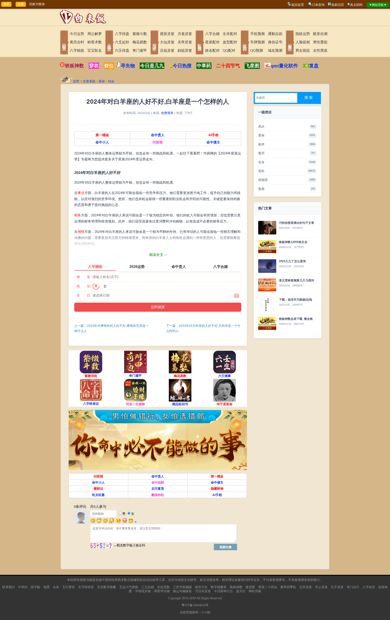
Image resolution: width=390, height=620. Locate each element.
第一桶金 (102, 135)
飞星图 (252, 65)
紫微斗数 (139, 34)
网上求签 (154, 43)
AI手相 (213, 135)
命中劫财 (157, 482)
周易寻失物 (162, 591)
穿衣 (94, 65)
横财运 (98, 488)
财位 (109, 65)
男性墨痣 (320, 42)
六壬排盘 (122, 50)
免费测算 (167, 113)
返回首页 (297, 5)
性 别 (83, 286)
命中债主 (213, 142)
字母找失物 (143, 591)
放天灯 (241, 591)
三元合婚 (147, 587)
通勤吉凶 (275, 34)
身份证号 (275, 42)
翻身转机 (157, 495)
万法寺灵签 (203, 591)
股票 (286, 189)
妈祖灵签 (185, 50)
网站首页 (64, 43)
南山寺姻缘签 (182, 591)
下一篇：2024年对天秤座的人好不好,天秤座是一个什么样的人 (203, 328)
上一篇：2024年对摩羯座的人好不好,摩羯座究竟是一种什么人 (111, 328)
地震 (46, 587)
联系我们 (8, 587)
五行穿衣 (68, 587)
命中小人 (102, 142)
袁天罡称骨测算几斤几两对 (296, 280)
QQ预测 (256, 50)
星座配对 (212, 42)
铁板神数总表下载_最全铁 (296, 319)
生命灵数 (163, 587)
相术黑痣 (290, 43)
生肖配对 (230, 34)
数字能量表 (219, 587)
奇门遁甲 (139, 50)
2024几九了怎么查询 (292, 261)
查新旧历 (337, 5)
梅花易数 (139, 42)
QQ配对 (229, 50)
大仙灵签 (167, 42)
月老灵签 (185, 34)
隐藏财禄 (217, 488)
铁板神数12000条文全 (293, 242)
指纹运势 (302, 34)
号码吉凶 (244, 43)
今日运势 (77, 34)
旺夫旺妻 (98, 495)
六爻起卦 (122, 42)
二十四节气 (228, 65)
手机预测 (257, 34)
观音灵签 (167, 34)
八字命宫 (368, 587)
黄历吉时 (77, 42)
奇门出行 (353, 587)
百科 (286, 171)
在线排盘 (109, 43)
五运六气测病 (128, 587)
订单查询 (318, 5)
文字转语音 (86, 587)
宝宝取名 (94, 50)
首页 (76, 81)
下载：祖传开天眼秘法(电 (295, 299)
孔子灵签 (337, 587)
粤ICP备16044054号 (195, 605)
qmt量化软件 (284, 65)
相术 (286, 144)
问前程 (158, 142)
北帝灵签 (305, 587)
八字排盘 (122, 34)
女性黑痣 (320, 50)
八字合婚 (212, 34)
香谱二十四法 (267, 587)
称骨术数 (94, 42)
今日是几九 (152, 65)
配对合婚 (199, 43)
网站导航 (255, 591)
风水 (286, 126)
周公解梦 (94, 34)
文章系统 (89, 81)
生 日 (83, 295)
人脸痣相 (302, 42)
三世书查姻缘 (182, 587)
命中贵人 (158, 135)
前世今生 (201, 587)
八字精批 (77, 50)
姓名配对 (212, 50)
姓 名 (83, 277)
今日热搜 (182, 65)
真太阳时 (356, 5)
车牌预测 (257, 42)
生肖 (286, 162)
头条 (56, 587)
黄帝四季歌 (288, 587)
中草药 (204, 65)
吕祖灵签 (167, 50)
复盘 (314, 65)
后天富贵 (157, 488)
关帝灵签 (185, 42)
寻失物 (128, 65)
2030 (192, 598)
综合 (111, 81)
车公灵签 (321, 587)
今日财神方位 (223, 591)
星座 (102, 81)
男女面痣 (302, 50)
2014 (185, 598)
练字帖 (35, 587)
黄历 (286, 153)
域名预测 (275, 50)
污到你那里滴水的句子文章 (296, 223)
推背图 (250, 587)
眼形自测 (320, 34)
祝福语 (286, 180)
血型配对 (230, 42)
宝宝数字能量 (106, 587)
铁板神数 (74, 65)
